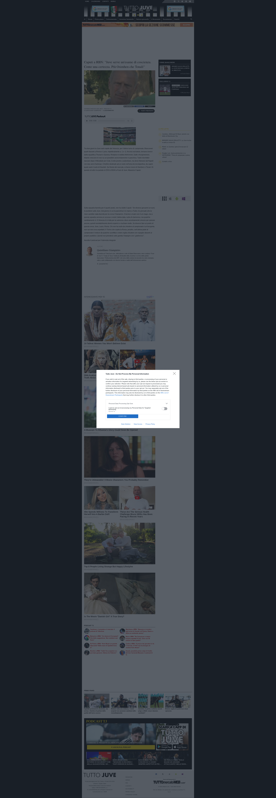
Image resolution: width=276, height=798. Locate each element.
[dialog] (138, 399)
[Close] (175, 374)
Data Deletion (125, 424)
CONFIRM (123, 416)
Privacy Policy (150, 424)
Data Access (138, 424)
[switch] (164, 408)
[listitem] (138, 403)
